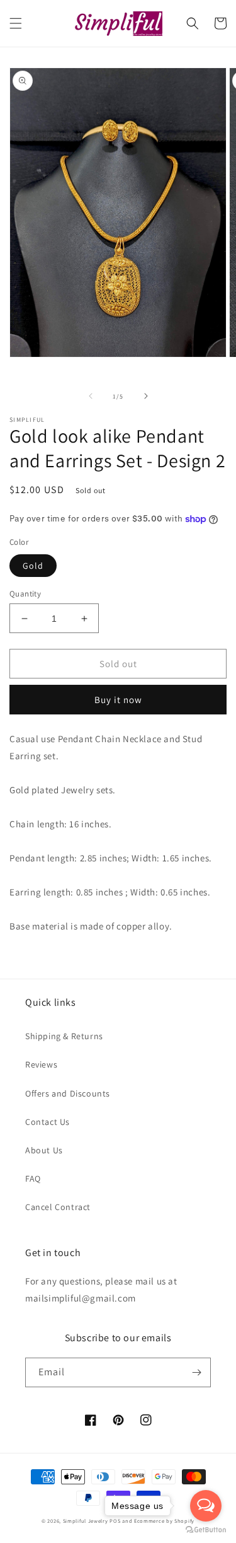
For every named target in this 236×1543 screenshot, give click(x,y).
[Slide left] (90, 396)
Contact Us (47, 1121)
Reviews (41, 1064)
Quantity (25, 593)
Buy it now (118, 700)
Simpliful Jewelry (85, 1520)
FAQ (33, 1178)
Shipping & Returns (64, 1036)
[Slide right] (146, 396)
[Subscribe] (196, 1372)
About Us (44, 1150)
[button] (16, 23)
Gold (33, 565)
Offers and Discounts (67, 1093)
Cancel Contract (58, 1207)
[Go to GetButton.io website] (206, 1530)
